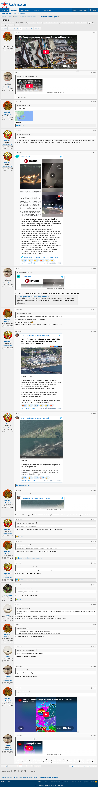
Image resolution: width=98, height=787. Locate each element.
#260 (94, 735)
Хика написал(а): (22, 628)
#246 (94, 268)
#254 (94, 585)
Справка (85, 782)
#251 (94, 519)
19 (31, 29)
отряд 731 (91, 23)
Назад (5, 29)
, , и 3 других (30, 558)
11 (14, 29)
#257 (94, 646)
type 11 (28, 23)
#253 (94, 563)
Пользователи (48, 10)
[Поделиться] (91, 33)
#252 (94, 541)
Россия (11, 50)
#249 (94, 413)
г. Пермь (11, 148)
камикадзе (71, 23)
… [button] (11, 29)
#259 (94, 688)
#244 (94, 130)
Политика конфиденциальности (71, 782)
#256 (94, 624)
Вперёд (37, 29)
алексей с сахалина (8, 23)
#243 (94, 102)
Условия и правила (54, 782)
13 (20, 29)
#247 (94, 309)
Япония (11, 620)
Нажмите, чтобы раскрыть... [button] (55, 92)
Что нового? (24, 10)
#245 (94, 152)
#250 (94, 490)
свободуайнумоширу (7, 25)
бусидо (45, 23)
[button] (30, 10)
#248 (94, 331)
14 (23, 29)
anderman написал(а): (23, 272)
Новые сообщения (6, 13)
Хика (8, 615)
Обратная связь (43, 782)
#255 (94, 605)
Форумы (14, 10)
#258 (94, 666)
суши (16, 25)
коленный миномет (81, 23)
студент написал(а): (22, 106)
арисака (39, 23)
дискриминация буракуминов (57, 23)
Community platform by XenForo (49, 785)
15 (26, 29)
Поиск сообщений (19, 13)
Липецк (11, 600)
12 (17, 29)
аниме (34, 23)
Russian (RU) (6, 782)
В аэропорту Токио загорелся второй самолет (33, 296)
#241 (94, 32)
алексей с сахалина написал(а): (26, 76)
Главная (5, 10)
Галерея (36, 10)
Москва (11, 90)
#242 (94, 73)
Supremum (8, 595)
